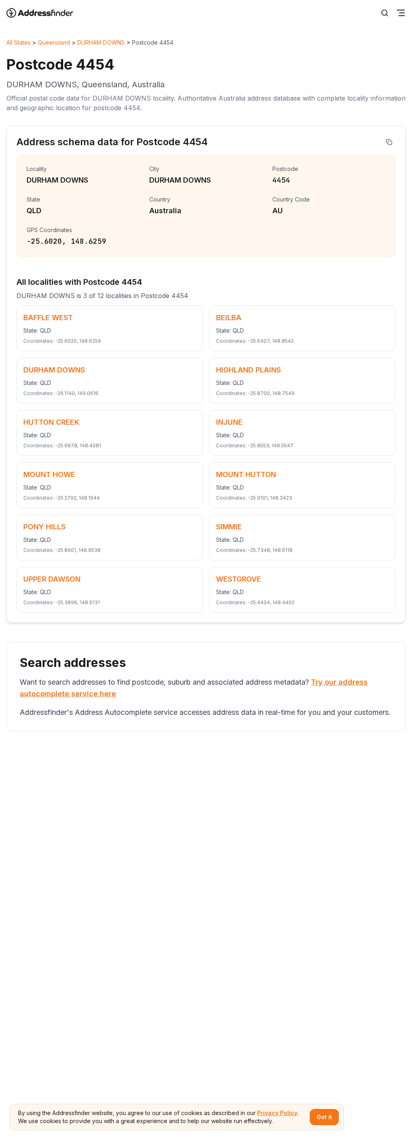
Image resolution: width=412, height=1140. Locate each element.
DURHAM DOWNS (101, 42)
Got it (324, 1116)
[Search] (385, 13)
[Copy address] (389, 142)
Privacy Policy (277, 1112)
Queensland (54, 42)
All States (18, 42)
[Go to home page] (45, 13)
